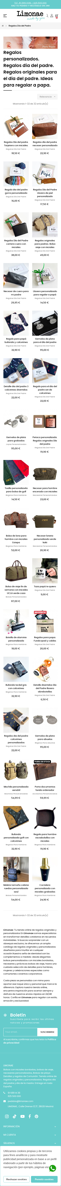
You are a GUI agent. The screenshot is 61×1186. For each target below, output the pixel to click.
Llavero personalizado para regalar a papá (45, 293)
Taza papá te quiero (45, 587)
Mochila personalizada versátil (16, 788)
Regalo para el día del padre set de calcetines (45, 389)
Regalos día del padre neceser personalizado (45, 144)
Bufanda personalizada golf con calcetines (16, 837)
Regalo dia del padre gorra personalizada (16, 191)
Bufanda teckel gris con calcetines (16, 687)
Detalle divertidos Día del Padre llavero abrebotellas (44, 688)
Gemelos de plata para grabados (16, 439)
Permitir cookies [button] (44, 1179)
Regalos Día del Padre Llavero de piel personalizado (45, 193)
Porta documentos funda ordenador (45, 788)
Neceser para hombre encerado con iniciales (45, 490)
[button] (3, 1171)
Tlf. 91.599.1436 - (24, 3)
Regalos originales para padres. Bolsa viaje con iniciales (45, 244)
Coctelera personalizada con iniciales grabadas (45, 888)
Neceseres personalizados (45, 495)
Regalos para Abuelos (45, 743)
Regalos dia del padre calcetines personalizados (16, 739)
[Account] (51, 15)
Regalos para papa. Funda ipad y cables (45, 639)
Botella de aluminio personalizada (16, 639)
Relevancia (48, 96)
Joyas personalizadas (16, 444)
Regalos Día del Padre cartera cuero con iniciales (16, 244)
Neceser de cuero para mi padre (16, 293)
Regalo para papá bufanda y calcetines (16, 340)
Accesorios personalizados (45, 794)
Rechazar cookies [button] (16, 1179)
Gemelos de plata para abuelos (45, 737)
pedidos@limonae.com (20, 1101)
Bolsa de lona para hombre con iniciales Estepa (16, 539)
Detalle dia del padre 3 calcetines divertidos (16, 388)
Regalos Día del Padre (16, 149)
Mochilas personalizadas (16, 794)
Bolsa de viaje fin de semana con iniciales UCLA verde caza (16, 590)
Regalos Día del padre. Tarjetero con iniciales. (16, 144)
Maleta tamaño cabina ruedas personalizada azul (16, 888)
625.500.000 (40, 3)
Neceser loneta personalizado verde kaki (45, 539)
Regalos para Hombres (16, 495)
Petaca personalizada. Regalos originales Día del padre (45, 440)
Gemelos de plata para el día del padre (44, 340)
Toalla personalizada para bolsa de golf (16, 490)
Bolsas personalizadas (16, 597)
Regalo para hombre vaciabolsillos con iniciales (45, 837)
